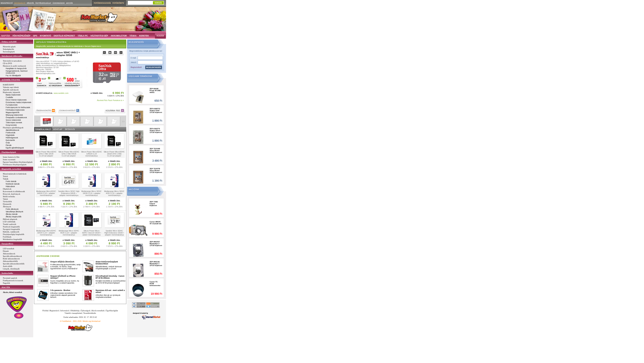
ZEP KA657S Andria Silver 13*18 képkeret (156, 130)
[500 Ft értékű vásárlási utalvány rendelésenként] (73, 82)
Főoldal (45, 311)
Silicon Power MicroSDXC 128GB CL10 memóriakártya (91, 154)
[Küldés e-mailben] (116, 53)
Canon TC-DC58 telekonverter (155, 283)
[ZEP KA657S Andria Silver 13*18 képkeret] (138, 137)
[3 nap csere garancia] (42, 82)
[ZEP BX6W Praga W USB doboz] (138, 97)
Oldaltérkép (74, 311)
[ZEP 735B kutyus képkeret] (138, 210)
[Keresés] (158, 2)
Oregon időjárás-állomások (62, 262)
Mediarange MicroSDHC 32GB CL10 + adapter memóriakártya (46, 233)
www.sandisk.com (61, 93)
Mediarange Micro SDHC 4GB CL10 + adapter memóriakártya (114, 193)
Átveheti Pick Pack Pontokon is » (110, 100)
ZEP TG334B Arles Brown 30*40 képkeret (156, 150)
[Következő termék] (121, 53)
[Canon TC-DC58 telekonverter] (138, 290)
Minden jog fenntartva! (91, 321)
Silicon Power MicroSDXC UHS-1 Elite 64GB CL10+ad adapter (68, 154)
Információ (64, 311)
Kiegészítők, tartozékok (11, 169)
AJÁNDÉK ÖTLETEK (11, 80)
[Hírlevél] (30, 3)
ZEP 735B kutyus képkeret (154, 203)
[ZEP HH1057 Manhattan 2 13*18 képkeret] (138, 250)
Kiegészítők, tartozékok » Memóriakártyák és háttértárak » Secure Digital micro (68, 46)
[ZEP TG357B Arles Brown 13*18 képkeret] (138, 177)
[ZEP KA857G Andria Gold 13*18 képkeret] (138, 117)
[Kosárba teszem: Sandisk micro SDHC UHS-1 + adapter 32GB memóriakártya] (115, 111)
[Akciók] (69, 3)
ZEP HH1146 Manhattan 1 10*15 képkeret (156, 263)
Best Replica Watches (45, 71)
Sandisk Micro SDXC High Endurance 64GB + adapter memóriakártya (68, 193)
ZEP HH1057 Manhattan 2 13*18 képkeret (156, 243)
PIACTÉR (6, 287)
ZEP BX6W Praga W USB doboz (155, 90)
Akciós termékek (97, 311)
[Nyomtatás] (110, 53)
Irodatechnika (7, 273)
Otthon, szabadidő (9, 42)
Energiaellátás (7, 244)
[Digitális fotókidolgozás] (102, 3)
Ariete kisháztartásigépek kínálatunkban (107, 263)
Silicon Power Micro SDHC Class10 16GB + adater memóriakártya (91, 233)
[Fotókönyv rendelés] (119, 3)
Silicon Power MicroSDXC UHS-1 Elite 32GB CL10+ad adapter (46, 154)
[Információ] (20, 3)
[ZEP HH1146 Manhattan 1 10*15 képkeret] (138, 270)
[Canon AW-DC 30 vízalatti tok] (138, 230)
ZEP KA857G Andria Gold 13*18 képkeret (156, 110)
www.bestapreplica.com (45, 73)
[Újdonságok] (58, 3)
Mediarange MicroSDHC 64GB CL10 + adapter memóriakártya (46, 193)
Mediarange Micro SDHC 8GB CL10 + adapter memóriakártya (69, 233)
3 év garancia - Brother (60, 290)
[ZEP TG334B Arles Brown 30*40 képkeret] (138, 157)
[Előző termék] (105, 53)
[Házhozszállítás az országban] (55, 82)
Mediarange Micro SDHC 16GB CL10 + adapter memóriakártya (91, 193)
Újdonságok (85, 311)
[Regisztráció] (7, 3)
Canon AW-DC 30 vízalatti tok (156, 223)
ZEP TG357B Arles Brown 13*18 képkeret (156, 170)
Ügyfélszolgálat (112, 311)
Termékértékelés (89, 313)
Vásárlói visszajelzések (73, 313)
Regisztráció (136, 67)
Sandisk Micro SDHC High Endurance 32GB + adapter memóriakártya (114, 233)
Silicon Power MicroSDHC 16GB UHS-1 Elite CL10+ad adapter (114, 154)
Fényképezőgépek (9, 152)
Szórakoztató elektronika (12, 56)
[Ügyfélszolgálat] (43, 3)
